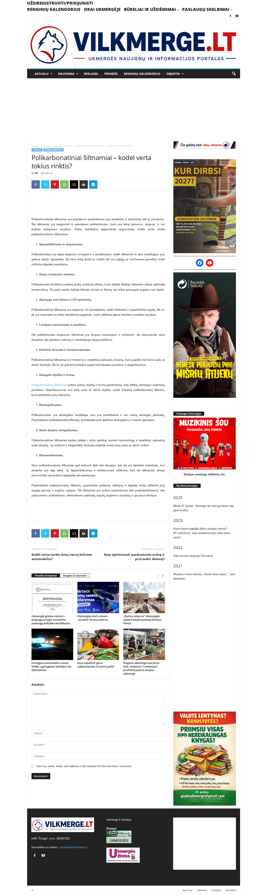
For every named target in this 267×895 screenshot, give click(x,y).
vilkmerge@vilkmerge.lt (73, 847)
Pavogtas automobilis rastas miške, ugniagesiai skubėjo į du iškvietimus (51, 666)
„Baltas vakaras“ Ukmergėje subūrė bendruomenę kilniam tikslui (142, 619)
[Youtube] (236, 16)
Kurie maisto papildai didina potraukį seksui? (200, 528)
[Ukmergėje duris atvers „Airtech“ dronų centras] (98, 597)
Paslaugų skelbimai (205, 9)
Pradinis (35, 145)
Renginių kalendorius (54, 9)
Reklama (91, 74)
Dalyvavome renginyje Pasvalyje (193, 555)
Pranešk (111, 74)
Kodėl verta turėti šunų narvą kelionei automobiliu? (61, 556)
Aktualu (42, 74)
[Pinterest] (55, 184)
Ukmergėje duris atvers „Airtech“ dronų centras (92, 618)
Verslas (47, 145)
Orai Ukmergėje (102, 9)
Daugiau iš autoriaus (74, 575)
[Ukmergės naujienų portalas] (133, 43)
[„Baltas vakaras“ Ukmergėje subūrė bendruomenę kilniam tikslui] (144, 597)
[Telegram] (93, 184)
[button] (233, 73)
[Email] (74, 184)
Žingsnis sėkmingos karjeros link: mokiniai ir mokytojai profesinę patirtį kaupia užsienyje (141, 668)
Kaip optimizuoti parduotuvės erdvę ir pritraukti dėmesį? (134, 556)
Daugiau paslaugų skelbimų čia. (204, 474)
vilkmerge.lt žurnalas (118, 819)
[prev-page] (158, 575)
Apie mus (188, 890)
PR (36, 173)
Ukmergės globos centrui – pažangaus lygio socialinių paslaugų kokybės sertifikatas (50, 619)
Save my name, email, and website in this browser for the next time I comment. (84, 766)
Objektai (173, 74)
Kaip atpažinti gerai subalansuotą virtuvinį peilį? (95, 664)
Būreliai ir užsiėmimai (150, 9)
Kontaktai (231, 890)
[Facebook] (230, 16)
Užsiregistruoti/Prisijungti (60, 3)
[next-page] (163, 575)
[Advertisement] (133, 109)
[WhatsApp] (64, 184)
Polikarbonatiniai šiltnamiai (49, 384)
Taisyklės (216, 890)
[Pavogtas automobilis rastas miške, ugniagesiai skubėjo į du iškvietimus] (52, 644)
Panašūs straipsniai (46, 575)
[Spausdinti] (83, 184)
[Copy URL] (103, 184)
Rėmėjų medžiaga (64, 145)
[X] (45, 184)
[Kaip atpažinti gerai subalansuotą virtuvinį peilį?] (98, 644)
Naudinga (66, 74)
